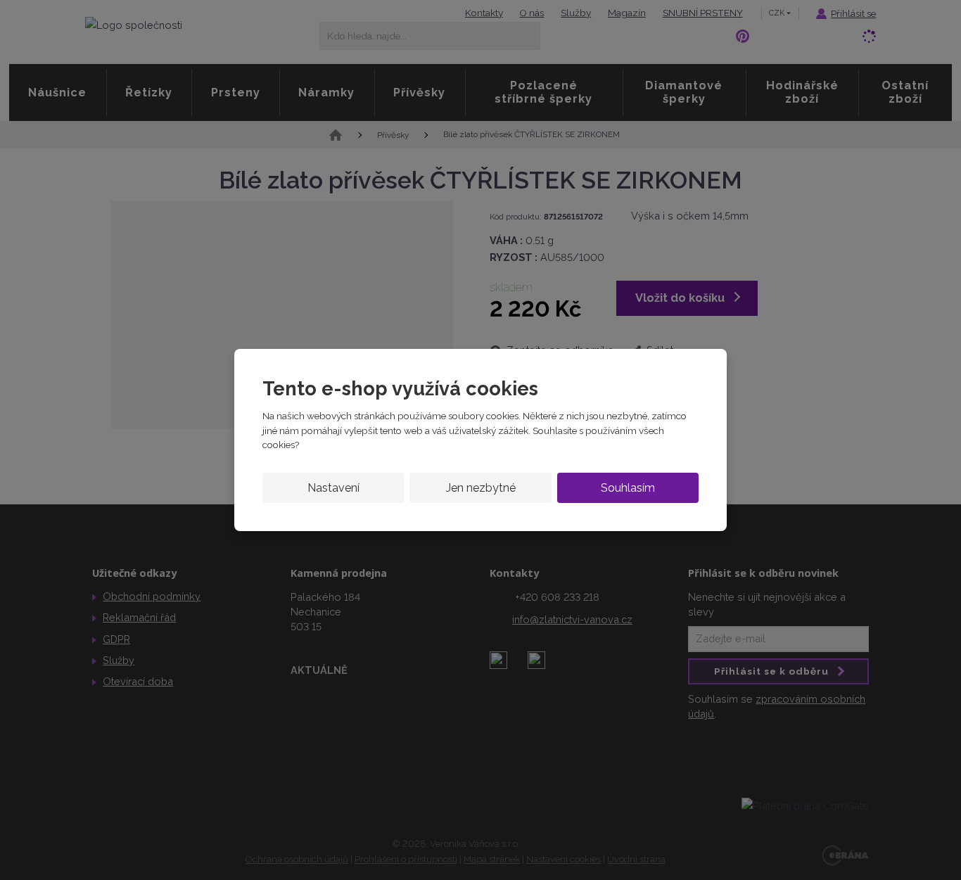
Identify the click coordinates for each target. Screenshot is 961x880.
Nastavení (333, 488)
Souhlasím (628, 488)
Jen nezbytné (481, 488)
